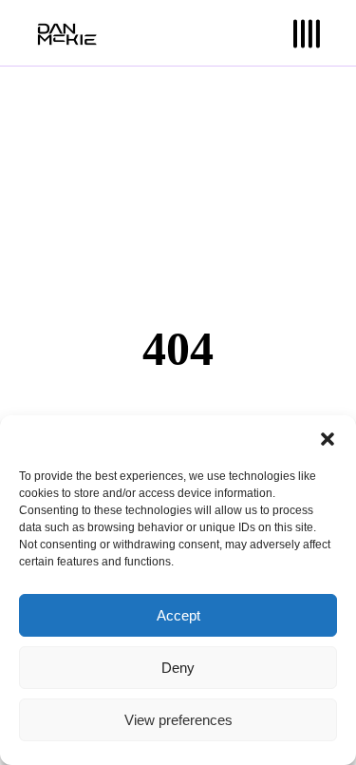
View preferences (178, 720)
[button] (327, 439)
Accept (178, 615)
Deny (178, 668)
